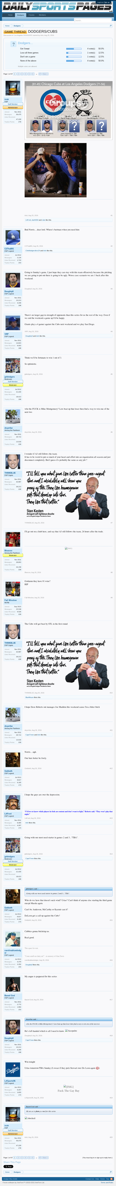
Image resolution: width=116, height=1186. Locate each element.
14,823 (18, 343)
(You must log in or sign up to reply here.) (97, 1158)
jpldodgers (10, 377)
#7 (112, 523)
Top (107, 1179)
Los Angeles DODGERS (23, 35)
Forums (31, 15)
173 (19, 785)
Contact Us (90, 1179)
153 (19, 263)
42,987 (18, 482)
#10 (111, 693)
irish (42, 35)
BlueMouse (30, 697)
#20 (111, 1137)
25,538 (18, 609)
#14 (111, 854)
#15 (111, 920)
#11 (111, 730)
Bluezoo (8, 550)
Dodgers (20, 15)
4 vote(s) (91, 49)
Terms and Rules (107, 1182)
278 (19, 122)
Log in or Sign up (103, 2)
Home (10, 15)
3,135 (19, 257)
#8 (112, 572)
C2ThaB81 (9, 249)
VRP (7, 334)
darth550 (35, 220)
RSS (111, 1179)
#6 (112, 432)
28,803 (18, 562)
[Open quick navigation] (111, 26)
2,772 (19, 1004)
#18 (111, 1035)
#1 (112, 215)
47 (40, 74)
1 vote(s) (91, 53)
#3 (112, 289)
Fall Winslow (11, 600)
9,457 (19, 1090)
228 (19, 444)
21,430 (18, 392)
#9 (112, 598)
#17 (111, 1000)
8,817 (19, 780)
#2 (112, 246)
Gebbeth (8, 771)
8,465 (19, 823)
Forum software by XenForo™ (24, 1182)
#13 (111, 818)
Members (42, 15)
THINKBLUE (10, 473)
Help (97, 1179)
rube (43, 220)
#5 (112, 374)
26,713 (18, 437)
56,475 (18, 114)
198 (19, 305)
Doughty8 (9, 291)
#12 (111, 768)
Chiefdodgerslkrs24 (33, 251)
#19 (111, 1098)
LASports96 (10, 1081)
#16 (111, 960)
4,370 (19, 962)
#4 (112, 331)
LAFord (28, 220)
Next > (45, 74)
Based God (10, 995)
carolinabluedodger (13, 951)
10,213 (18, 300)
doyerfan (9, 428)
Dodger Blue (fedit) (10, 1179)
